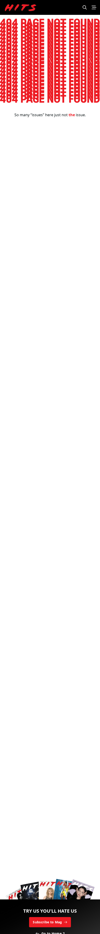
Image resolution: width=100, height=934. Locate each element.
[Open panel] (94, 7)
